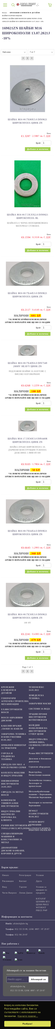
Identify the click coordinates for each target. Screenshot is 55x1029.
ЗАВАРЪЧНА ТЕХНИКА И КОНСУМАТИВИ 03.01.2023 (13, 737)
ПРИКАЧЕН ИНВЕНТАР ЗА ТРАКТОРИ (13, 746)
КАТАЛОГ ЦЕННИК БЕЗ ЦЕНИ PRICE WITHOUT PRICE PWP (42, 905)
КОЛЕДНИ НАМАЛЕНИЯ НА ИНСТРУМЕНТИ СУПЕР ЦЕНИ (38, 729)
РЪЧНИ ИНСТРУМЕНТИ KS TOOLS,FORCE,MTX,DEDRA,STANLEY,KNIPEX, (26, 826)
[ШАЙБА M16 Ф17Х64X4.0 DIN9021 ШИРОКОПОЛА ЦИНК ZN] (27, 525)
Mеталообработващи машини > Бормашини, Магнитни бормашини (40, 794)
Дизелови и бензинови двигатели (40, 760)
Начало (5, 875)
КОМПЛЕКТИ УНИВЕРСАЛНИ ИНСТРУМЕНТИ (10, 803)
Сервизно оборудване (39, 767)
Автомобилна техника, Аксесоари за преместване (40, 783)
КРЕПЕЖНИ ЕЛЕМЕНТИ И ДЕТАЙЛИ (8, 690)
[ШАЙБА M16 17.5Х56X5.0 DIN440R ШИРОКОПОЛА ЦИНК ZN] (27, 433)
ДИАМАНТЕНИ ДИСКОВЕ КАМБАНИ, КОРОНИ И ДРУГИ (13, 851)
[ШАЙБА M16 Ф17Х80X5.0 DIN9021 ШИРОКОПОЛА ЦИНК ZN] (27, 113)
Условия (40, 875)
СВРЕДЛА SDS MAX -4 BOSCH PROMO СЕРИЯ (13, 766)
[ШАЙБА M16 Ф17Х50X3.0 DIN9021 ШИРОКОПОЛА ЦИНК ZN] (27, 608)
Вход (4, 887)
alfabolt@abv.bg (20, 924)
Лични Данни (25, 893)
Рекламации (8, 881)
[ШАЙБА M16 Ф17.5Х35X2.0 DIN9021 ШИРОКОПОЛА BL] (27, 209)
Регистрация (25, 875)
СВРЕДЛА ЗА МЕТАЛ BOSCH (12, 793)
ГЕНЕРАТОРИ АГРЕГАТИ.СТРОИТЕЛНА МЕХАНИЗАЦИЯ (15, 701)
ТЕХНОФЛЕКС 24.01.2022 (36, 688)
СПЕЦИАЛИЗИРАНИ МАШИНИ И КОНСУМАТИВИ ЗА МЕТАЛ (12, 838)
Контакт (23, 881)
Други (39, 881)
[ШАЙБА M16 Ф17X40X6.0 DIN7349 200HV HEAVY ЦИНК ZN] (27, 357)
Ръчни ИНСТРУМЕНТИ (41, 753)
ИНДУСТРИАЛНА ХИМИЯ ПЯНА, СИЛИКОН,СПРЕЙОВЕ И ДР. (41, 743)
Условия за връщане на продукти (41, 890)
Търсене (23, 887)
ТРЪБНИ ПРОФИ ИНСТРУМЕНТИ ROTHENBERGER (38, 717)
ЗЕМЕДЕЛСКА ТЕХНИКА (36, 696)
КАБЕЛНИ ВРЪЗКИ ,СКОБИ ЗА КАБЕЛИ (12, 727)
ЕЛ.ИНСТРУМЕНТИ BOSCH (11, 710)
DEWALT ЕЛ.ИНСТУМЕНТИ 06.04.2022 (38, 814)
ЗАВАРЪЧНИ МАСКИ (40, 704)
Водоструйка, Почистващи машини (40, 773)
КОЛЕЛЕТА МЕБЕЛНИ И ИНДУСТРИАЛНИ (13, 774)
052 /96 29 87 (21, 935)
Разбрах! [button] (27, 1024)
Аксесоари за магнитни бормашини (40, 804)
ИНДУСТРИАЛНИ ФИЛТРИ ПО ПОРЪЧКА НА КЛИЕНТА (10, 815)
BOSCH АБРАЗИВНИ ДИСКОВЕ (12, 719)
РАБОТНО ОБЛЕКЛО (40, 830)
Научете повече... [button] (28, 1016)
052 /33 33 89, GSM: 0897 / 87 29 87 (32, 929)
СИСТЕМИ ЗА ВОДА (39, 709)
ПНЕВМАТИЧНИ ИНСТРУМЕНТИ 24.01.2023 (10, 784)
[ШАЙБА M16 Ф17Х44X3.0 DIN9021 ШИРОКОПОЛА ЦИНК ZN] (27, 287)
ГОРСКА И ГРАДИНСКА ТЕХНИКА (8, 756)
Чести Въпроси (9, 893)
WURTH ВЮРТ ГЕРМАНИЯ (36, 823)
